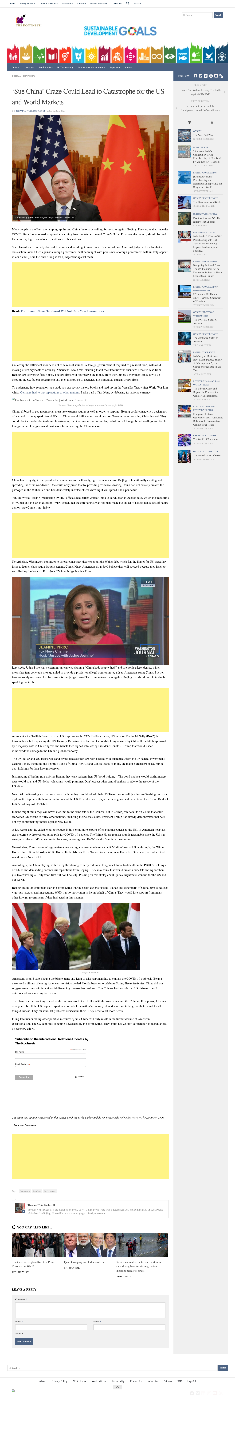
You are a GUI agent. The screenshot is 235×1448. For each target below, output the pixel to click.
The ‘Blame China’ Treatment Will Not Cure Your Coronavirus (62, 311)
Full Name (19, 1052)
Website (19, 1333)
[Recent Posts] (189, 122)
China (16, 76)
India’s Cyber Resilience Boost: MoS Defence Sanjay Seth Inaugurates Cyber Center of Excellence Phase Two (207, 363)
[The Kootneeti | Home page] (30, 21)
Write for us (79, 1381)
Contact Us (116, 3)
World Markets (50, 1191)
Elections (208, 312)
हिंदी (127, 3)
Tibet (206, 384)
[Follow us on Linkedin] (206, 76)
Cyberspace (208, 352)
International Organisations (91, 67)
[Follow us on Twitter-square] (201, 76)
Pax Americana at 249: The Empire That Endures (207, 219)
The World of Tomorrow (205, 439)
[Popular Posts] (212, 122)
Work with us (99, 1381)
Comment (21, 1299)
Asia (208, 381)
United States (210, 198)
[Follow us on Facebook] (195, 76)
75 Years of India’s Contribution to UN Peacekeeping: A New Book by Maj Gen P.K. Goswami (207, 156)
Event (196, 172)
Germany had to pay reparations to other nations (49, 392)
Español (137, 3)
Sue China (37, 1191)
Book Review (46, 67)
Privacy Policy (26, 3)
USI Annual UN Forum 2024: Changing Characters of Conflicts (207, 297)
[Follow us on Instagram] (211, 76)
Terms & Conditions (48, 3)
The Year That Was (203, 134)
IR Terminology (65, 67)
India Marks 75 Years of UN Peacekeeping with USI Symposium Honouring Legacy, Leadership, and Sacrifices (207, 243)
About (12, 3)
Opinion (16, 67)
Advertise (81, 3)
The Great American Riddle (207, 202)
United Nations (201, 290)
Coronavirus (25, 1191)
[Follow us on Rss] (221, 76)
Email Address (22, 1064)
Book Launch (200, 147)
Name (19, 1321)
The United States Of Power (207, 455)
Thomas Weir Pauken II (30, 110)
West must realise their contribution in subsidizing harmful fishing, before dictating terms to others (138, 1266)
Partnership (67, 3)
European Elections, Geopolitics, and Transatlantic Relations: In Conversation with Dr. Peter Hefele (208, 419)
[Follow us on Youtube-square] (216, 76)
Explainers (115, 67)
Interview (29, 67)
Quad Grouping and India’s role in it (85, 1262)
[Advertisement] (90, 284)
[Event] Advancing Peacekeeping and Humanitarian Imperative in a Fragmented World (207, 182)
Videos (128, 67)
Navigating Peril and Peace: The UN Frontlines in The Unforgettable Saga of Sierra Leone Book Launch (207, 270)
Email (97, 1321)
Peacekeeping (209, 172)
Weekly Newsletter (98, 3)
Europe (210, 406)
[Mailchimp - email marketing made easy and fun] (77, 1077)
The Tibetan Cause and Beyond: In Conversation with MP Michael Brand (205, 392)
